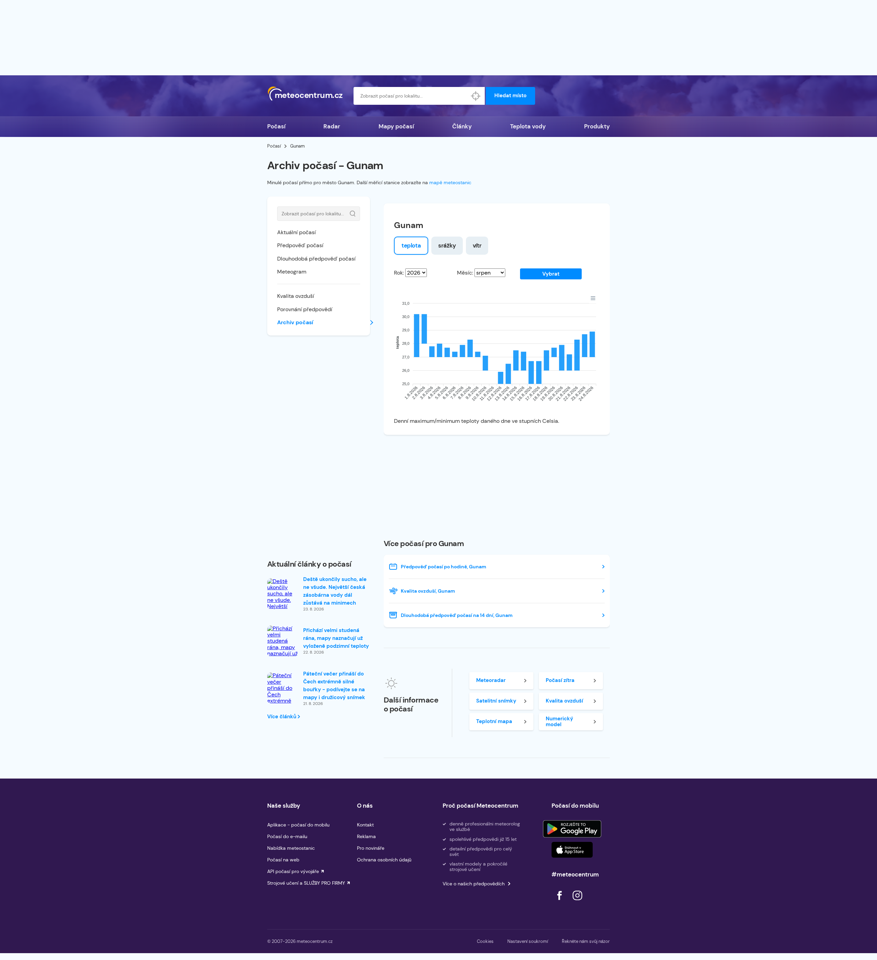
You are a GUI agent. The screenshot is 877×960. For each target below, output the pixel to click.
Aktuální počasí (296, 232)
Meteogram (291, 271)
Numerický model (559, 721)
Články (462, 126)
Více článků (282, 716)
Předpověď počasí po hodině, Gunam (443, 567)
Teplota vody (528, 126)
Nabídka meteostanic (291, 848)
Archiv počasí (295, 322)
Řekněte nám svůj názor (586, 941)
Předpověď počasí (300, 245)
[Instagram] (577, 902)
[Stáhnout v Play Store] (572, 829)
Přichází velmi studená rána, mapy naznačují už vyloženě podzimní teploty (336, 638)
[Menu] (593, 298)
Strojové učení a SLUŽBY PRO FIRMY (306, 883)
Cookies (485, 941)
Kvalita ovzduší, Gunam (428, 591)
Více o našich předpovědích (474, 884)
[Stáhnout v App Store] (572, 850)
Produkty (597, 126)
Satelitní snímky (496, 700)
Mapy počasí (396, 126)
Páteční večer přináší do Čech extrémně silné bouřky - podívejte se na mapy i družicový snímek (334, 685)
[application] (497, 353)
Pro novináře (370, 848)
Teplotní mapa (494, 721)
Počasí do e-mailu (287, 836)
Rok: (399, 272)
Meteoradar (491, 680)
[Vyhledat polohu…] (476, 96)
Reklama (366, 836)
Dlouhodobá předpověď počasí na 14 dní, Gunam (456, 615)
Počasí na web (283, 860)
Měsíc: (465, 272)
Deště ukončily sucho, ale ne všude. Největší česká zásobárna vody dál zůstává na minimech (335, 591)
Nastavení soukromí (527, 941)
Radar (331, 126)
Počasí (276, 126)
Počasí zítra (560, 680)
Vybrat (550, 273)
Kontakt (365, 825)
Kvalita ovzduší (295, 296)
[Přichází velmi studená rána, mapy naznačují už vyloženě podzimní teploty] (282, 651)
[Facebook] (560, 902)
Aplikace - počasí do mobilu (298, 825)
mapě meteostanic (450, 182)
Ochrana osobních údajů (384, 860)
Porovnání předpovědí (304, 309)
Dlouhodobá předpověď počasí (316, 258)
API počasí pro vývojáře (293, 871)
